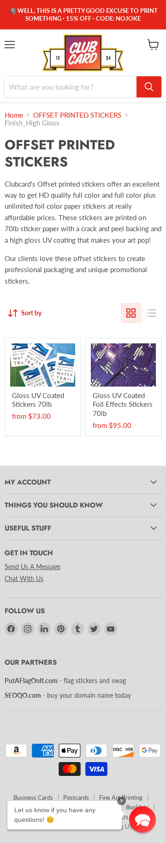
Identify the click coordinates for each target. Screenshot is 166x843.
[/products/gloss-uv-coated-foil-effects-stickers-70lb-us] (123, 365)
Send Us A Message (32, 566)
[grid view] (131, 313)
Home (14, 115)
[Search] (148, 86)
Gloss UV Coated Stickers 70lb (38, 400)
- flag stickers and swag (65, 680)
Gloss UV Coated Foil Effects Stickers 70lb (123, 404)
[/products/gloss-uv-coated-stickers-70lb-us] (42, 365)
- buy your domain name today (68, 695)
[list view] (151, 313)
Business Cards (33, 797)
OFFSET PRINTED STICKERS (77, 115)
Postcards (76, 797)
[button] (142, 819)
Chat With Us (24, 578)
